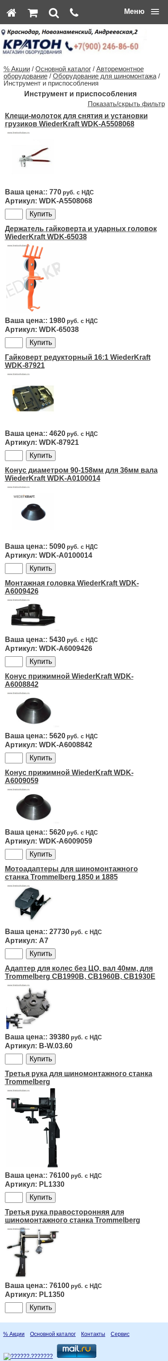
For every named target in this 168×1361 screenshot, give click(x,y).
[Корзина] (32, 12)
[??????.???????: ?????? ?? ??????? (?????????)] (28, 1356)
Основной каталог (63, 69)
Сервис (120, 1334)
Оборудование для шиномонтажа (104, 76)
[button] (142, 11)
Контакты (93, 1334)
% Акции (17, 69)
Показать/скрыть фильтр (126, 104)
